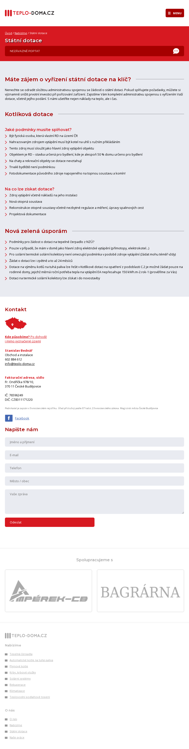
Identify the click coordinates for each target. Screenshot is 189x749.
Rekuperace (18, 684)
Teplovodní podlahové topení (30, 697)
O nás (13, 719)
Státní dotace (18, 731)
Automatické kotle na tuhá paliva (31, 660)
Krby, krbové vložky (23, 672)
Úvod (8, 33)
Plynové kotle (19, 666)
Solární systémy (20, 678)
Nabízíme (21, 33)
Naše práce (17, 737)
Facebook (22, 418)
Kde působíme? (26, 338)
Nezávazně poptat (25, 51)
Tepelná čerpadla (21, 654)
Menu (177, 13)
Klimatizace (17, 691)
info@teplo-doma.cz (20, 363)
